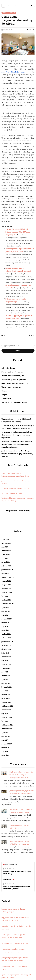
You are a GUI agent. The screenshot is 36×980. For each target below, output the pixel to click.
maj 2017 (5, 740)
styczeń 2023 (6, 630)
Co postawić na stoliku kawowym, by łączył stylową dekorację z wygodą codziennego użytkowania (17, 435)
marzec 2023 (6, 623)
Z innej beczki (7, 398)
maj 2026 (5, 547)
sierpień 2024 (6, 585)
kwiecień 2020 (7, 717)
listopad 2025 (6, 566)
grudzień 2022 (6, 634)
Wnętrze (4, 391)
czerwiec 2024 (6, 589)
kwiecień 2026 (7, 551)
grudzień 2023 (6, 600)
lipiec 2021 (5, 680)
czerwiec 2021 (6, 683)
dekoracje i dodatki (9, 12)
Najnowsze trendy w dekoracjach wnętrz (16, 943)
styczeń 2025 (6, 573)
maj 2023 (5, 615)
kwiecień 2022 (7, 664)
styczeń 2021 (6, 695)
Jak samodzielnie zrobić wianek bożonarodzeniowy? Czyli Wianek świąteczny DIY (18, 232)
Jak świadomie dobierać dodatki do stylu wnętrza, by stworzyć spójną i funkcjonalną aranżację (17, 453)
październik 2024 (8, 577)
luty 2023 (5, 626)
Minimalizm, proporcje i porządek (14, 380)
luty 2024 (5, 596)
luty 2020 (5, 721)
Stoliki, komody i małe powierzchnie (15, 383)
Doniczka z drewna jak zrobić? (12, 493)
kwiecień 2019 (7, 729)
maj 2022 (5, 661)
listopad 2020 (6, 702)
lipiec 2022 (5, 653)
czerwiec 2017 (6, 736)
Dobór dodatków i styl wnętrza (12, 372)
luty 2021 (5, 691)
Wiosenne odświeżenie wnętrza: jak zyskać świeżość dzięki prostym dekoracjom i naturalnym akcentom (17, 444)
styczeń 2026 (6, 562)
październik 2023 (8, 604)
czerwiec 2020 (6, 710)
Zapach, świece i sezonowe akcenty (14, 402)
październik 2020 (8, 706)
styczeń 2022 (6, 676)
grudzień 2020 (6, 698)
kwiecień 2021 (7, 687)
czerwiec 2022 (6, 657)
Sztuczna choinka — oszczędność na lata (16, 488)
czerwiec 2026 (6, 543)
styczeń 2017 (6, 755)
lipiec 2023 (5, 608)
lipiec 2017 (5, 733)
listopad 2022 (6, 638)
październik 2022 (8, 642)
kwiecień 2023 (7, 619)
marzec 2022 (6, 668)
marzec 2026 (6, 555)
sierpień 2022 (6, 649)
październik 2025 (8, 570)
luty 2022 (5, 672)
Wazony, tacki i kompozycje (11, 387)
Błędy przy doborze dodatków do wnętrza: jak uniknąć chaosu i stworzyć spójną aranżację (21, 775)
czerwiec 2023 (6, 611)
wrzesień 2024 (7, 581)
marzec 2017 (6, 748)
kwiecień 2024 (7, 592)
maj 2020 (5, 714)
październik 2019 (8, 725)
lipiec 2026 (5, 539)
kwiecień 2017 (7, 744)
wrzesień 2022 (7, 645)
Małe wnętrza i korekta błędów (13, 376)
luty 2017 (5, 751)
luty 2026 (5, 558)
